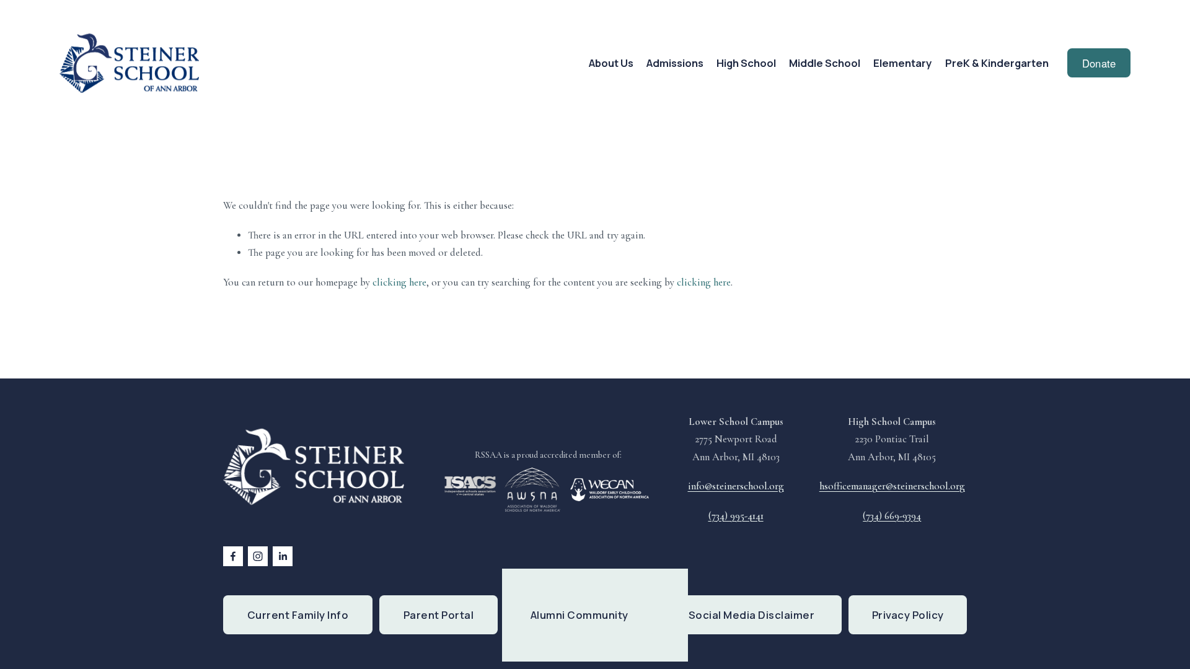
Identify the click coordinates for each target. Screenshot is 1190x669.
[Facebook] (233, 556)
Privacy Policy (908, 615)
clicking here (399, 282)
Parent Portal (438, 615)
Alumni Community (579, 615)
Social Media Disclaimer (752, 615)
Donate (1099, 63)
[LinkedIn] (283, 556)
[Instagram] (258, 556)
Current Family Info (298, 615)
